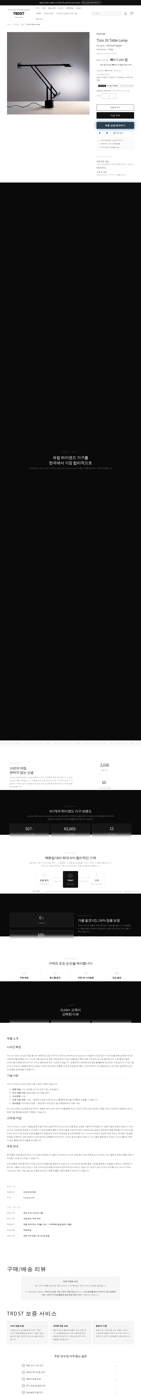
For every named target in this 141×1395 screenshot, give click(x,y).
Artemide (101, 33)
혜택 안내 (117, 70)
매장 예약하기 (101, 167)
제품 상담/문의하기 (115, 125)
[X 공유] (107, 133)
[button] (37, 8)
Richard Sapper (114, 45)
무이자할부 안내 (103, 74)
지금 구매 (115, 115)
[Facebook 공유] (100, 133)
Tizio (110, 49)
